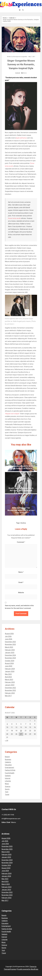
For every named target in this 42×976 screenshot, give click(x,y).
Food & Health (9, 773)
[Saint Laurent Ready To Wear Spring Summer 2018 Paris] (21, 460)
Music (7, 784)
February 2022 (10, 693)
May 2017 (8, 696)
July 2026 (8, 636)
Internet (7, 778)
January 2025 (9, 652)
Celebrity (8, 762)
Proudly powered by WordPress (27, 969)
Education (8, 765)
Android (11, 18)
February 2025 (10, 650)
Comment (21, 542)
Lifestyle (8, 781)
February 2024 (10, 669)
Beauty (7, 757)
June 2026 (8, 639)
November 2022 (10, 690)
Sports (7, 789)
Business (8, 759)
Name (21, 572)
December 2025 (10, 642)
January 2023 (9, 685)
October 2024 (9, 661)
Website (21, 592)
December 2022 (10, 688)
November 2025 (10, 644)
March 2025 (9, 647)
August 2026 (9, 633)
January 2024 (9, 671)
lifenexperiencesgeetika (20, 56)
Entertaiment (9, 767)
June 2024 (8, 666)
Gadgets (8, 776)
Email (21, 582)
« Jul (6, 740)
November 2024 (10, 658)
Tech (6, 792)
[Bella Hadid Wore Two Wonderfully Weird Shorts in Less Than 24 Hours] (21, 505)
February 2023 (10, 682)
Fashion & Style (10, 770)
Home (5, 18)
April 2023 (8, 677)
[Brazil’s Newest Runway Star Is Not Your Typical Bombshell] (21, 482)
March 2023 (9, 679)
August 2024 (9, 663)
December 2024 (10, 655)
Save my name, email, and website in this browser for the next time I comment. (19, 607)
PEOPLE (23, 523)
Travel (7, 794)
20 (21, 731)
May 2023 (8, 674)
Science (7, 786)
